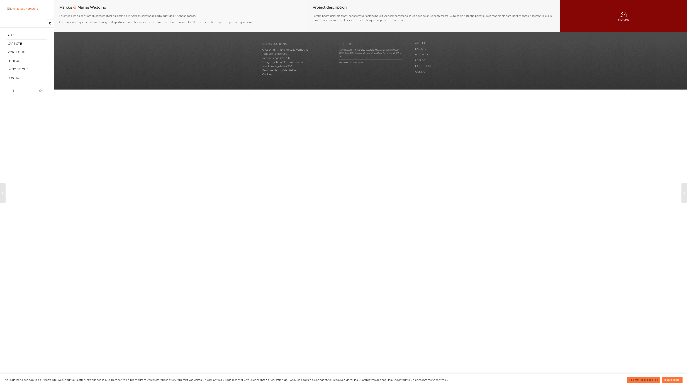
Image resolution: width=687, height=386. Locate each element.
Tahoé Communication (290, 62)
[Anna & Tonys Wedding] (3, 193)
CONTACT (421, 71)
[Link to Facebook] (13, 90)
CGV (289, 66)
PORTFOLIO (422, 54)
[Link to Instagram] (40, 90)
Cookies (267, 74)
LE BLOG (420, 60)
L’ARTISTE (420, 48)
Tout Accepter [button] (672, 379)
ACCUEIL (420, 42)
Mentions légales (273, 66)
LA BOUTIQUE (423, 66)
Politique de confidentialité (279, 70)
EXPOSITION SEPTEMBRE (351, 62)
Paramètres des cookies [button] (643, 379)
